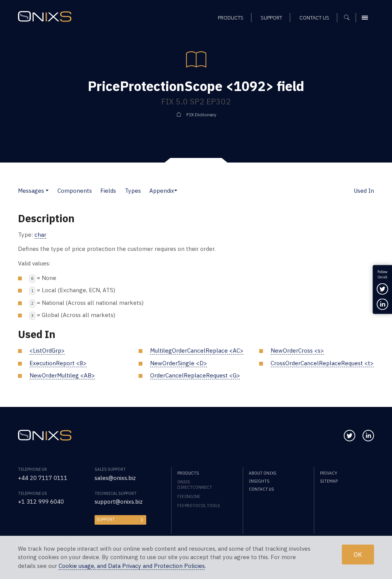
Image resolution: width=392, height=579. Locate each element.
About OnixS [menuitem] (262, 473)
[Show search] (349, 17)
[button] (47, 190)
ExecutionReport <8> (58, 363)
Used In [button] (364, 190)
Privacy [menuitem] (328, 473)
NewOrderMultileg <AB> (62, 375)
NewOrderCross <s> (297, 350)
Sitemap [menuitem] (329, 481)
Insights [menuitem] (259, 481)
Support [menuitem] (271, 17)
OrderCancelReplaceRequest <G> (195, 375)
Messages (31, 190)
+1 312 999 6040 (41, 501)
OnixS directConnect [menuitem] (194, 484)
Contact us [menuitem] (314, 17)
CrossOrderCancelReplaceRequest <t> (322, 363)
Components (74, 190)
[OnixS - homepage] (45, 16)
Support (105, 519)
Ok (358, 554)
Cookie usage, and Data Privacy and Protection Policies (132, 565)
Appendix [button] (161, 190)
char (40, 234)
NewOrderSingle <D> (178, 363)
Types (133, 190)
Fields (108, 190)
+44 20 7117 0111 (42, 477)
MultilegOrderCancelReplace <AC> (196, 350)
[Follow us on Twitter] (349, 435)
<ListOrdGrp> (47, 350)
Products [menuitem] (230, 17)
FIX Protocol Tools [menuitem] (198, 505)
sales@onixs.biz (115, 477)
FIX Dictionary (201, 114)
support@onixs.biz (119, 501)
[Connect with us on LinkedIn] (368, 435)
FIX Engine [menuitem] (188, 496)
